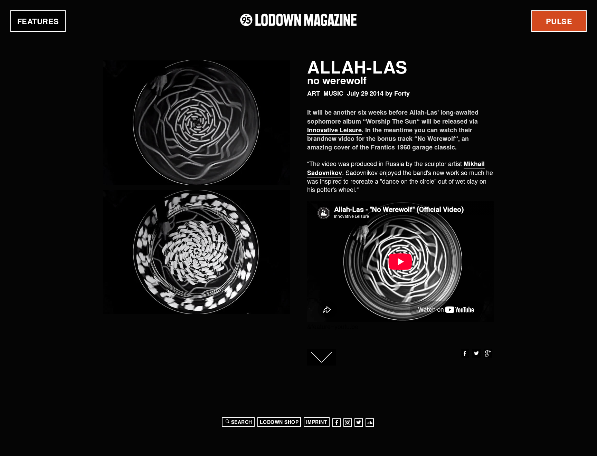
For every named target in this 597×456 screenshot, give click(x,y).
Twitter (476, 353)
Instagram (347, 422)
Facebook (465, 353)
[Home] (298, 20)
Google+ (488, 353)
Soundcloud (370, 422)
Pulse (559, 21)
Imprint (317, 421)
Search (241, 421)
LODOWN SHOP (279, 421)
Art (313, 93)
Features (38, 21)
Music (333, 93)
